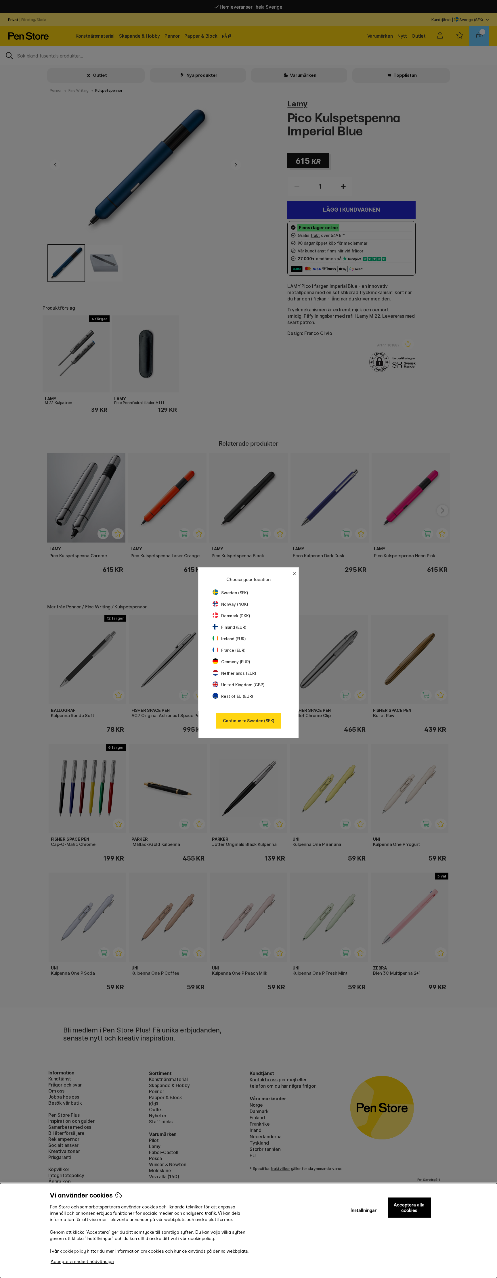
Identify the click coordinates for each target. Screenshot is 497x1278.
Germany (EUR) (235, 661)
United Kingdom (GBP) (242, 684)
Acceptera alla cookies (409, 1207)
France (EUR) (233, 650)
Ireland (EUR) (233, 638)
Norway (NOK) (234, 604)
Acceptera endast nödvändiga (82, 1261)
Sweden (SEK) (234, 592)
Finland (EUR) (233, 627)
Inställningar (364, 1210)
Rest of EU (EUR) (237, 696)
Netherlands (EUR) (238, 673)
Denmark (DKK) (235, 615)
